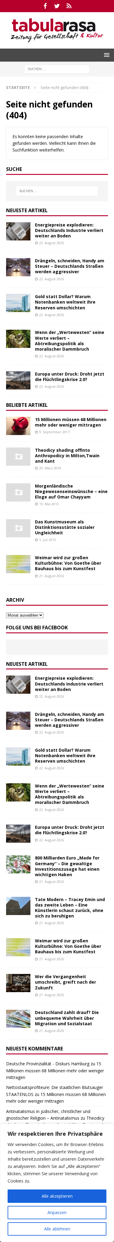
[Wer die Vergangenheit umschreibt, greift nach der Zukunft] (18, 983)
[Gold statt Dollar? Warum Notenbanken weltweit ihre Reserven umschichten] (18, 303)
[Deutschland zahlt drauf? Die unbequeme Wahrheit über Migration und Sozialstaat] (18, 1019)
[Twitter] (57, 6)
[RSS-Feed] (69, 6)
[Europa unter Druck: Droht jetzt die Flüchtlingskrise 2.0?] (18, 380)
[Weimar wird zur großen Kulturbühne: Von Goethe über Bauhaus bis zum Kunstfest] (18, 564)
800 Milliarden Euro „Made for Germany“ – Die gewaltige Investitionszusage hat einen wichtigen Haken (67, 866)
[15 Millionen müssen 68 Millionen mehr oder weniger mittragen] (18, 426)
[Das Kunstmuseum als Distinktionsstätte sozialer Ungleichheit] (18, 528)
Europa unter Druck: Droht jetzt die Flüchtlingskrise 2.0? (69, 376)
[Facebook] (45, 6)
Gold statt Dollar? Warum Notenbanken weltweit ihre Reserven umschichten (65, 302)
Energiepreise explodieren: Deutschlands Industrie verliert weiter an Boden (69, 230)
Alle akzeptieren (57, 1196)
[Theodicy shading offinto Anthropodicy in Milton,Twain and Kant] (18, 456)
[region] (57, 1183)
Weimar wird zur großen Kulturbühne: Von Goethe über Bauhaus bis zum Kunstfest (68, 563)
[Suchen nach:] (57, 68)
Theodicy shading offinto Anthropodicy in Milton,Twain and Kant (67, 455)
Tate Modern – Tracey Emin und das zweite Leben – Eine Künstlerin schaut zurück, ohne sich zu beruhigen (70, 908)
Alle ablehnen (57, 1229)
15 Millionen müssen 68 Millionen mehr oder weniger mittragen (70, 422)
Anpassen (57, 1212)
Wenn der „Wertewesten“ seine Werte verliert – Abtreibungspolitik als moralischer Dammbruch (69, 340)
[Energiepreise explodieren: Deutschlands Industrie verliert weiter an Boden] (18, 231)
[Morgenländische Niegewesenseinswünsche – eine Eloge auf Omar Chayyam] (18, 492)
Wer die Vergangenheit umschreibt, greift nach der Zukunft (65, 982)
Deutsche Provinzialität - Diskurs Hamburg (47, 1064)
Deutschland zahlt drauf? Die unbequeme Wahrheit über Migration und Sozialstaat (67, 1017)
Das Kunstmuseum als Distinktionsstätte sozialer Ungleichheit (65, 527)
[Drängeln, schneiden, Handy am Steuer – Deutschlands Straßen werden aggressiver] (18, 267)
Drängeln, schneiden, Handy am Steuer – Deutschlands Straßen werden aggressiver (69, 266)
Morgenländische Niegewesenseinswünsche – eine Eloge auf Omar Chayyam (71, 491)
